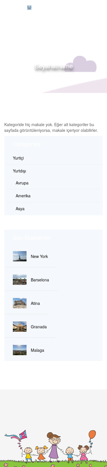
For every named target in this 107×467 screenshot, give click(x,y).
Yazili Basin (80, 76)
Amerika (23, 195)
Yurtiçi (18, 158)
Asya (20, 208)
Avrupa (22, 183)
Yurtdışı (19, 171)
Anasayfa (25, 76)
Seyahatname (51, 76)
